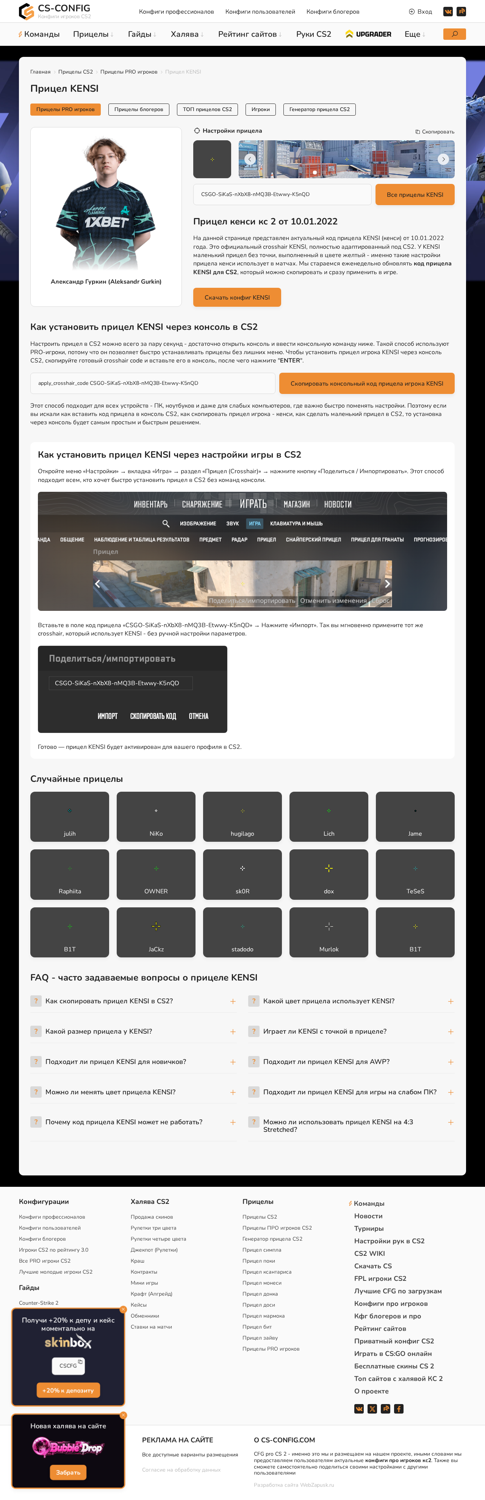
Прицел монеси (262, 1283)
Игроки (261, 109)
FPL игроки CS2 (380, 1278)
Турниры (369, 1228)
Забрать (68, 1473)
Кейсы (139, 1305)
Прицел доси (258, 1305)
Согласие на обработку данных (181, 1469)
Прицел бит (257, 1327)
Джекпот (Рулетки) (154, 1250)
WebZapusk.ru (317, 1485)
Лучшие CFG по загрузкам (398, 1291)
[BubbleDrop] (68, 1447)
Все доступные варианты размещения (190, 1454)
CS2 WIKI (369, 1253)
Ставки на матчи (151, 1327)
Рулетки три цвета (154, 1228)
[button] (315, 172)
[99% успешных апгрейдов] (368, 33)
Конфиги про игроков (391, 1303)
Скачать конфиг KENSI (237, 297)
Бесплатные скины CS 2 (394, 1366)
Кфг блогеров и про (387, 1316)
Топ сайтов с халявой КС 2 (398, 1378)
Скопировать (438, 132)
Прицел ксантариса (267, 1272)
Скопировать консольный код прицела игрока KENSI (367, 384)
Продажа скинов (152, 1217)
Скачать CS (373, 1266)
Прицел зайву (260, 1338)
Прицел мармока (263, 1316)
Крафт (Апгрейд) (151, 1294)
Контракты (144, 1272)
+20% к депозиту (68, 1391)
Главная (40, 71)
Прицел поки (258, 1261)
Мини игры (144, 1283)
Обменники (145, 1316)
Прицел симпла (262, 1250)
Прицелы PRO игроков (129, 71)
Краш (137, 1261)
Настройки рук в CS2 (389, 1241)
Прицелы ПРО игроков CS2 (277, 1228)
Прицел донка (260, 1294)
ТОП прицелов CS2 (207, 109)
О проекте (371, 1391)
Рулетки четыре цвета (158, 1239)
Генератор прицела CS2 (319, 109)
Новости (368, 1216)
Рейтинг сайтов (380, 1328)
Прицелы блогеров (138, 109)
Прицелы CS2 (75, 71)
